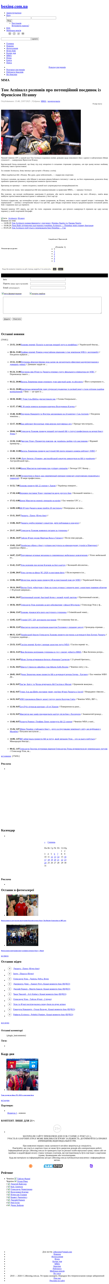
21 (58, 860)
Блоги (9, 60)
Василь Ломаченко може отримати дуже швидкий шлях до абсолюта (52, 382)
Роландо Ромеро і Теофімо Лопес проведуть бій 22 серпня (46, 721)
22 (62, 860)
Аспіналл (12, 218)
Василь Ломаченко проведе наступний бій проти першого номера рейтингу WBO (58, 451)
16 (65, 857)
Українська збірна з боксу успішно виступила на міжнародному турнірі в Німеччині (59, 545)
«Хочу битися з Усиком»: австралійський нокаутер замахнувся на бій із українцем (58, 458)
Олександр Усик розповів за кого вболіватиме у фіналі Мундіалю (50, 605)
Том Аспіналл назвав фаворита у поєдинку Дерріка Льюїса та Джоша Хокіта (46, 223)
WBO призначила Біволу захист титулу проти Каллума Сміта (47, 699)
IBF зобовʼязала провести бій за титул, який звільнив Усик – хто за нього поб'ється (57, 739)
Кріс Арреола (17, 1186)
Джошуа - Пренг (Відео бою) (33, 515)
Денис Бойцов (17, 1205)
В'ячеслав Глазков (19, 1194)
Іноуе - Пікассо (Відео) (23, 973)
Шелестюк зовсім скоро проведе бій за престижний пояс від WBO (51, 580)
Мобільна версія (13, 30)
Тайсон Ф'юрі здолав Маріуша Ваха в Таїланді (42, 538)
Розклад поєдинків (57, 67)
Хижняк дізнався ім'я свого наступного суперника (43, 612)
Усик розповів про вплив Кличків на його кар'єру (43, 565)
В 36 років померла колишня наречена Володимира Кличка (48, 406)
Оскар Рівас (22, 1181)
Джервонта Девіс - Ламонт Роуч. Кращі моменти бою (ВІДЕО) (41, 984)
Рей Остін (15, 1202)
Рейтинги (57, 1268)
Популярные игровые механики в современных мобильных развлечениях (54, 555)
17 (45, 860)
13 (55, 857)
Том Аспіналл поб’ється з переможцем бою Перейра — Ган (39, 228)
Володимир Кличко (19, 1192)
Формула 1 (12, 1113)
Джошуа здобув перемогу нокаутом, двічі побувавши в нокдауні (50, 523)
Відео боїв (11, 51)
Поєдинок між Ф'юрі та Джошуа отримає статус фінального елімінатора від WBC (58, 372)
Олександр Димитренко (21, 1189)
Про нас (57, 1278)
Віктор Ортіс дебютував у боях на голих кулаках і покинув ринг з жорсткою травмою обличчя (64, 587)
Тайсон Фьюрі (23, 1178)
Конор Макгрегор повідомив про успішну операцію (44, 468)
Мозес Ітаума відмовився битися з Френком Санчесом (45, 659)
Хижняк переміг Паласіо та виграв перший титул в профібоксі (49, 344)
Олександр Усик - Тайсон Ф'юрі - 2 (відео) (32, 999)
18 (49, 860)
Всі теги (57, 1273)
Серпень (51, 842)
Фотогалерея (12, 48)
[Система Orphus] (41, 270)
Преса (9, 63)
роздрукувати (54, 101)
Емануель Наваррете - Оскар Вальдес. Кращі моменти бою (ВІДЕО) (44, 1009)
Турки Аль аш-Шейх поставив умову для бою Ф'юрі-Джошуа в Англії (51, 692)
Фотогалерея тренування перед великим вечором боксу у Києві (22, 950)
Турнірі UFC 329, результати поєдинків (38, 620)
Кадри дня (11, 53)
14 (58, 857)
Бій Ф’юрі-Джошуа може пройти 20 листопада (41, 508)
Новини (10, 46)
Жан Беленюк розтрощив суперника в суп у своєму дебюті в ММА (50, 652)
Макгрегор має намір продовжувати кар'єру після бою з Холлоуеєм (50, 714)
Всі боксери (11, 74)
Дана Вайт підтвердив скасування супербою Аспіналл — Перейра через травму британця (52, 225)
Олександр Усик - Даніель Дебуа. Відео (31, 979)
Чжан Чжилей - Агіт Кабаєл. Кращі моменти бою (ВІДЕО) (39, 994)
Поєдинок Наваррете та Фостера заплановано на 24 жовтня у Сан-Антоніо (55, 414)
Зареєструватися (13, 13)
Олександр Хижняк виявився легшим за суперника (44, 530)
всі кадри (5, 1100)
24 (45, 863)
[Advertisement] (54, 799)
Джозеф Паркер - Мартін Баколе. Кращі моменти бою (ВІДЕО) (41, 989)
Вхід (8, 15)
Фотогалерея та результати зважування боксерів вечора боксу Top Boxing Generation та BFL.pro (33, 920)
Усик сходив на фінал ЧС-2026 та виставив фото (42, 572)
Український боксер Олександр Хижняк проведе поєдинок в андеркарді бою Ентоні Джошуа (63, 635)
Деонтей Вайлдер (19, 1184)
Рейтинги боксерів (14, 72)
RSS (8, 28)
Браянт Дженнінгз (19, 1197)
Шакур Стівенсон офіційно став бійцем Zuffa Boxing (44, 667)
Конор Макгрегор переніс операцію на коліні (40, 500)
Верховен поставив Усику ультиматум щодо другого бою (45, 493)
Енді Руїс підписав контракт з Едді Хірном (39, 707)
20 (55, 860)
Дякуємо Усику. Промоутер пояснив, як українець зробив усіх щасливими (54, 441)
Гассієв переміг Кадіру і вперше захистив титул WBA (44, 644)
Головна (10, 43)
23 (65, 860)
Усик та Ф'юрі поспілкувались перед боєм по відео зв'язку (39, 1004)
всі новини (6, 756)
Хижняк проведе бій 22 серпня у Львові (37, 486)
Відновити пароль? (20, 26)
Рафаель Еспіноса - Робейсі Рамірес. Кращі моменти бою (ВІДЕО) (43, 1014)
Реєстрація (16, 23)
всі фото (5, 956)
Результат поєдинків (15, 70)
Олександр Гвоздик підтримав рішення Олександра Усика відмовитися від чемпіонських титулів (63, 749)
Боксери (57, 1266)
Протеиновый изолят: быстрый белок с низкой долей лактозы (49, 597)
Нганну (21, 218)
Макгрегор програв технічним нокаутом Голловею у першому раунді (52, 627)
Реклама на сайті (57, 1280)
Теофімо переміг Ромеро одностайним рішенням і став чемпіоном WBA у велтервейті (59, 352)
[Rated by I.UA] (48, 1247)
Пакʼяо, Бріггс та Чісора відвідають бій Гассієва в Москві (45, 684)
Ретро (9, 58)
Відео (57, 1259)
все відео (5, 1023)
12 (52, 857)
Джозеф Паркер (18, 1200)
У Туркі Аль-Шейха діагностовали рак (38, 399)
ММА (9, 55)
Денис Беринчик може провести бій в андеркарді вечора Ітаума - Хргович (54, 674)
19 (52, 860)
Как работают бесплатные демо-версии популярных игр (46, 424)
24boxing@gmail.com (62, 1252)
